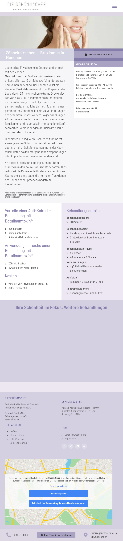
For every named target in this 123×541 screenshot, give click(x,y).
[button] (114, 6)
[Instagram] (71, 446)
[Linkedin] (77, 446)
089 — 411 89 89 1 (105, 84)
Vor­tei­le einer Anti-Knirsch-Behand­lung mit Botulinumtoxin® (28, 215)
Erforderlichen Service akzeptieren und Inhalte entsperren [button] (58, 503)
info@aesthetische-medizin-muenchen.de (94, 88)
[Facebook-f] (64, 446)
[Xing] (84, 446)
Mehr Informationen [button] (58, 486)
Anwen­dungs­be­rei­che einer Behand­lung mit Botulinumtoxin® (28, 250)
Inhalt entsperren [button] (58, 493)
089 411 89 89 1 (21, 535)
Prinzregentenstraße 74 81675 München (104, 534)
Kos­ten (11, 275)
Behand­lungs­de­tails (83, 210)
